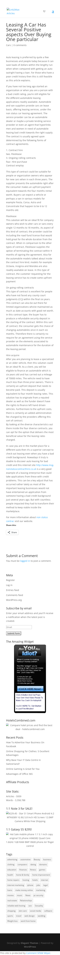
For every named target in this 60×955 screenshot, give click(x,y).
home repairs (13, 880)
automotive (25, 859)
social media (35, 910)
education (11, 869)
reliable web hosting (16, 905)
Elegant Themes (29, 943)
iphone (30, 885)
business (47, 859)
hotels (35, 880)
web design (29, 915)
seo (30, 905)
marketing (40, 890)
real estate (12, 900)
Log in (9, 585)
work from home (28, 921)
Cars (8, 45)
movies (10, 895)
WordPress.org (14, 599)
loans (9, 890)
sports (10, 915)
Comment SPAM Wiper (38, 953)
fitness (33, 869)
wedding (41, 915)
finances (23, 869)
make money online (24, 890)
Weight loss (12, 921)
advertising (12, 859)
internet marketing (15, 885)
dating (33, 864)
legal (45, 885)
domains (43, 864)
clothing (10, 864)
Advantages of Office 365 (19, 773)
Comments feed (14, 595)
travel (18, 915)
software (48, 910)
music (19, 895)
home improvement (41, 874)
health (10, 874)
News (27, 895)
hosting (26, 880)
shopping (11, 910)
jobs (38, 885)
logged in (25, 560)
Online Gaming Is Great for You (23, 768)
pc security (38, 895)
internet (44, 880)
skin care (23, 910)
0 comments (20, 45)
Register (10, 580)
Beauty (37, 859)
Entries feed (12, 590)
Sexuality (39, 905)
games (42, 869)
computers (22, 864)
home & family (22, 874)
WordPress (30, 946)
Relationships (26, 900)
